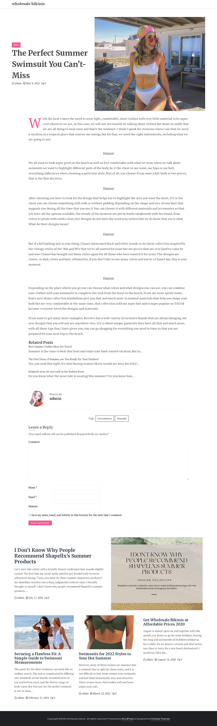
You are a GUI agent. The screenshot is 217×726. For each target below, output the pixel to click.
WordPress (128, 718)
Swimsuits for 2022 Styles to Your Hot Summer (105, 656)
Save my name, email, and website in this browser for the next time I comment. (77, 515)
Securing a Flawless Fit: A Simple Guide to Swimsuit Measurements (38, 658)
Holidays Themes (160, 718)
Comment (34, 441)
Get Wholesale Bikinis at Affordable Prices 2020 (165, 622)
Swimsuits (121, 418)
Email (32, 497)
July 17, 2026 (35, 597)
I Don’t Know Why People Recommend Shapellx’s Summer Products (52, 556)
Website (33, 506)
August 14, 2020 (166, 659)
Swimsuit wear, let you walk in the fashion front (56, 371)
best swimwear (105, 418)
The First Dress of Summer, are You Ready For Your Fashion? (63, 359)
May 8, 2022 (32, 83)
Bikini (16, 44)
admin (18, 83)
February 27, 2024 (38, 697)
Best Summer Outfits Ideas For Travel (50, 346)
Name (32, 487)
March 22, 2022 (101, 693)
